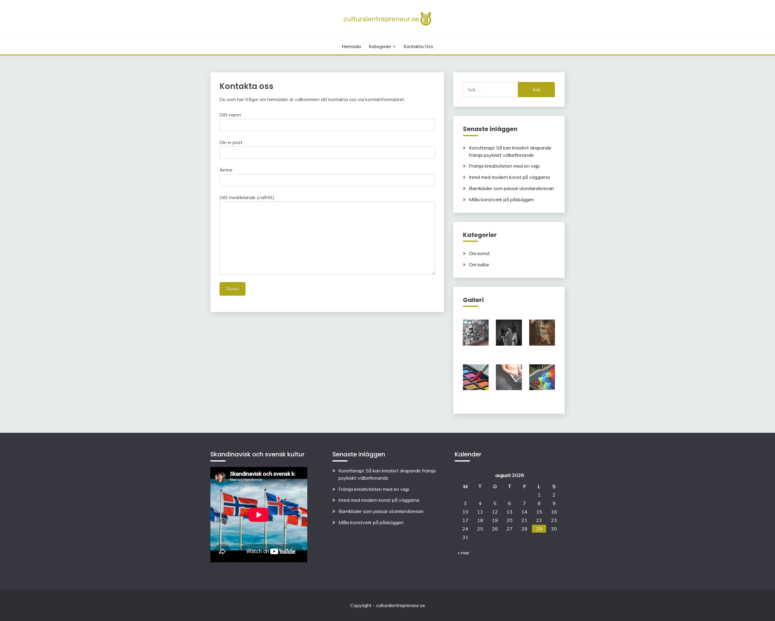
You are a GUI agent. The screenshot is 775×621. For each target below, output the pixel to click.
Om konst (479, 253)
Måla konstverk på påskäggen (501, 199)
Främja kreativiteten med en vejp (504, 166)
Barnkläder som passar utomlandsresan (511, 188)
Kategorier (380, 46)
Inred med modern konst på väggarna (509, 177)
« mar (463, 553)
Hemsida (351, 46)
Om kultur (479, 264)
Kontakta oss (418, 46)
